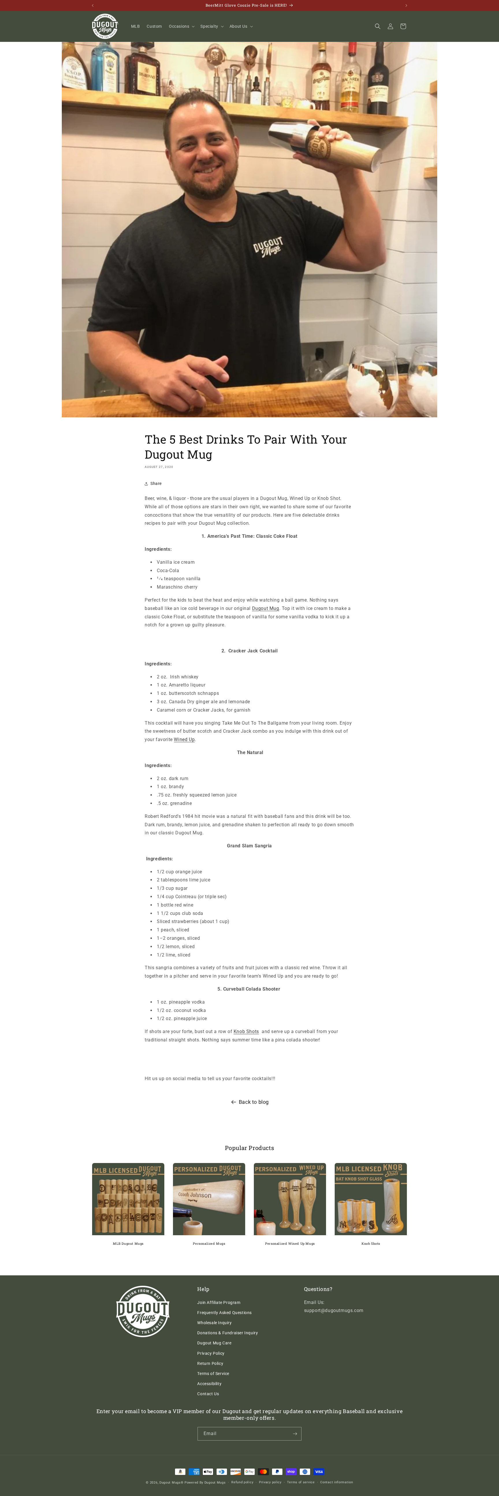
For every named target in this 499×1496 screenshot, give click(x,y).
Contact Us (208, 1393)
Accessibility (209, 1383)
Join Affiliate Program (218, 1302)
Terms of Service (213, 1373)
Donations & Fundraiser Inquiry (227, 1333)
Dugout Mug (265, 608)
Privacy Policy (210, 1353)
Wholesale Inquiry (214, 1322)
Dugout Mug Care (214, 1343)
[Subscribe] (294, 1434)
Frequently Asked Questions (224, 1312)
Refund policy (242, 1482)
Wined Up (184, 739)
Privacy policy (270, 1482)
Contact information (336, 1482)
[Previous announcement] (92, 5)
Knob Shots (246, 1031)
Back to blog (254, 1102)
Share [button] (156, 483)
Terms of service (300, 1482)
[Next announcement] (406, 5)
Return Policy (210, 1363)
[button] (181, 26)
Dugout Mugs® (171, 1482)
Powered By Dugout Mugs (205, 1482)
